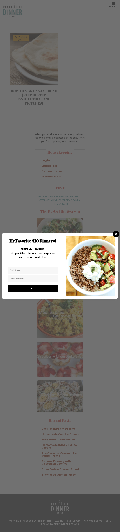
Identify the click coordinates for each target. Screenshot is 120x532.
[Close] (116, 234)
